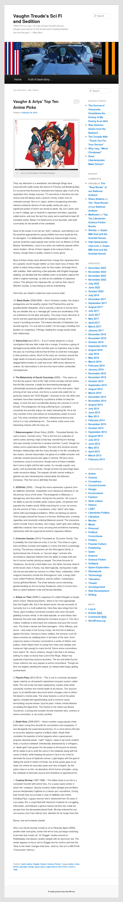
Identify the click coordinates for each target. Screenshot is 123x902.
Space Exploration (98, 567)
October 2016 (96, 342)
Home (17, 79)
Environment (95, 493)
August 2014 (95, 404)
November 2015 (97, 377)
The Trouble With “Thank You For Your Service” (98, 140)
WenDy (92, 230)
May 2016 (93, 357)
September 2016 (97, 346)
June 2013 (94, 443)
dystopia (23, 866)
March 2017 (94, 326)
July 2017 (93, 311)
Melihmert (93, 214)
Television (94, 579)
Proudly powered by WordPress (61, 891)
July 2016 (93, 354)
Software (93, 563)
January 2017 (96, 330)
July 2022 (93, 283)
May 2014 (93, 416)
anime (71, 864)
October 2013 (96, 428)
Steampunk (94, 571)
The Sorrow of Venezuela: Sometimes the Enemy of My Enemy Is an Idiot (98, 113)
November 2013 (97, 424)
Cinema (92, 477)
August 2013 (95, 436)
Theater (92, 583)
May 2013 (93, 447)
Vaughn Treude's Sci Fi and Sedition (37, 18)
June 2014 (94, 412)
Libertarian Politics (99, 512)
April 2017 (94, 322)
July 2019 (93, 295)
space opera (40, 866)
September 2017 (97, 303)
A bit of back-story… (40, 79)
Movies (92, 520)
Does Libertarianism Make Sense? (96, 160)
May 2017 (93, 318)
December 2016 (97, 334)
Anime (92, 473)
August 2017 (95, 307)
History (92, 505)
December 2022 (97, 275)
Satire (91, 551)
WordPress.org (97, 620)
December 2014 (97, 396)
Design (92, 489)
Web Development (98, 590)
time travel (62, 866)
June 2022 (94, 287)
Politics (92, 540)
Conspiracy (95, 481)
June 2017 (94, 314)
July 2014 (93, 408)
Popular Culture (39, 864)
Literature (93, 516)
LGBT (91, 508)
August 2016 (95, 350)
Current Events (97, 485)
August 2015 (95, 389)
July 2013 (93, 439)
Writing (92, 594)
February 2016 (96, 365)
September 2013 (97, 432)
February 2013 (96, 459)
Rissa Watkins (96, 199)
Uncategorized (96, 587)
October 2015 (96, 381)
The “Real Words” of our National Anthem (98, 206)
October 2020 (96, 291)
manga (31, 866)
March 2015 (94, 393)
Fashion (93, 497)
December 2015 (97, 373)
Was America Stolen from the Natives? (97, 128)
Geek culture (26, 864)
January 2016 (96, 369)
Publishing (94, 547)
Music (91, 524)
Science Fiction (53, 864)
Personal (93, 528)
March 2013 (94, 455)
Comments (97, 616)
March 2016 (94, 361)
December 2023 (97, 268)
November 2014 (97, 400)
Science (93, 555)
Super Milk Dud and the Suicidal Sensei (97, 234)
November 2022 (97, 279)
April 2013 (94, 451)
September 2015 (97, 385)
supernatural (51, 866)
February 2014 (96, 420)
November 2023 (97, 271)
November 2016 (97, 338)
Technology (95, 575)
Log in (92, 609)
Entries (95, 613)
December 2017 (97, 299)
